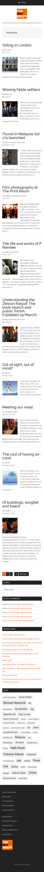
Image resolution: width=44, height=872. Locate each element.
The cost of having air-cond (21, 456)
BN (30, 703)
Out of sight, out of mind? (18, 366)
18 (16, 574)
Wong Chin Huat (9, 778)
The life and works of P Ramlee (21, 245)
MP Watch (20, 742)
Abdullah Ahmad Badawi (9, 697)
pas (19, 760)
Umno (32, 772)
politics (23, 767)
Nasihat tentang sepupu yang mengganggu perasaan (20, 639)
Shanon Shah (19, 772)
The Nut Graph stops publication (22, 604)
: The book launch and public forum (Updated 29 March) (19, 307)
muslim (5, 748)
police (14, 766)
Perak (36, 760)
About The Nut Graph (9, 792)
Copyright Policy (7, 825)
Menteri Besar (8, 743)
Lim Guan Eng (7, 737)
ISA (28, 727)
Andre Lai (5, 621)
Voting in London (17, 45)
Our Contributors (7, 801)
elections (23, 719)
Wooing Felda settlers (21, 89)
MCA (29, 737)
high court (5, 728)
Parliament (31, 754)
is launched (20, 136)
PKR (5, 766)
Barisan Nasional (14, 703)
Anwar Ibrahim (25, 697)
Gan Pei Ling (21, 723)
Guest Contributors (8, 810)
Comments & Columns (9, 821)
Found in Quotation (8, 723)
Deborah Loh (9, 714)
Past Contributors (8, 805)
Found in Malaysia (34, 719)
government (31, 723)
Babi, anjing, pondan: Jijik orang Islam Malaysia (18, 664)
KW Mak (35, 732)
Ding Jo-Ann (24, 714)
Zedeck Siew (23, 778)
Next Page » (24, 574)
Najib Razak (18, 748)
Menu (23, 3)
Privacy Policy (6, 834)
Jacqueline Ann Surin (10, 732)
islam (36, 727)
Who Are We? (6, 797)
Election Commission (10, 719)
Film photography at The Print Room (20, 189)
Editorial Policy (7, 816)
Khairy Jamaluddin (25, 732)
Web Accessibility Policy (10, 830)
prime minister (32, 767)
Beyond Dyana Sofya (9, 675)
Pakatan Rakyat (13, 754)
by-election (21, 708)
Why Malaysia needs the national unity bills (17, 650)
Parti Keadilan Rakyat (8, 761)
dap (32, 709)
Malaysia (20, 737)
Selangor (6, 773)
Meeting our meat (17, 407)
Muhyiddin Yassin (32, 743)
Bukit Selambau (7, 709)
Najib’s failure (7, 660)
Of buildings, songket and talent (20, 504)
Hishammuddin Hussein (17, 728)
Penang (27, 761)
